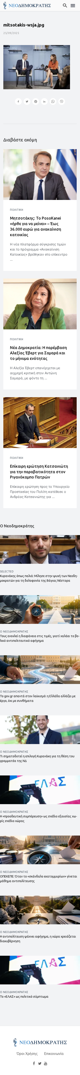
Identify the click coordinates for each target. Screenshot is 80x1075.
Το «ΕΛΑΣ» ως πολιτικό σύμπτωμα (24, 996)
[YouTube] (46, 1063)
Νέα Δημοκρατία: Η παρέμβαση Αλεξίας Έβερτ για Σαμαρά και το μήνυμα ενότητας (38, 353)
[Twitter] (40, 1063)
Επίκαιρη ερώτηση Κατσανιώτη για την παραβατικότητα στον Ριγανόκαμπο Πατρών (39, 471)
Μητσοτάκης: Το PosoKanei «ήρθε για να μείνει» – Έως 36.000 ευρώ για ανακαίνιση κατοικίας (35, 226)
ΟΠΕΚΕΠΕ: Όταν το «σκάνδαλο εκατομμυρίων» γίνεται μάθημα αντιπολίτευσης (38, 879)
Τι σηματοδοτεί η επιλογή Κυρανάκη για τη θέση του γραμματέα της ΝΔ (37, 758)
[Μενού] (73, 5)
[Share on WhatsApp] (53, 102)
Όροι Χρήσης (27, 1054)
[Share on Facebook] (18, 102)
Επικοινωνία (54, 1054)
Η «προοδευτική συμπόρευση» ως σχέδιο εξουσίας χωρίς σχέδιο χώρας (38, 819)
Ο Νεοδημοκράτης (14, 631)
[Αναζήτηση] (65, 5)
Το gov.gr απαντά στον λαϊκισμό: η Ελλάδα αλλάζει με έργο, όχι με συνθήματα (38, 698)
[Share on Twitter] (27, 102)
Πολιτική (16, 209)
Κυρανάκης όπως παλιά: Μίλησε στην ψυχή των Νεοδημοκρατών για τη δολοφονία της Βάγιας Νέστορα (39, 578)
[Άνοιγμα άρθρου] (40, 174)
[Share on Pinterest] (35, 102)
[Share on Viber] (61, 102)
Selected (7, 571)
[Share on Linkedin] (44, 102)
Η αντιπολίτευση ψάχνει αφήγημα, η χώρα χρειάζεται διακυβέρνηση (38, 939)
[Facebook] (34, 1063)
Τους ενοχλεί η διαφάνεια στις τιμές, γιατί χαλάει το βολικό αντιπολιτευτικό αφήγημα (40, 638)
